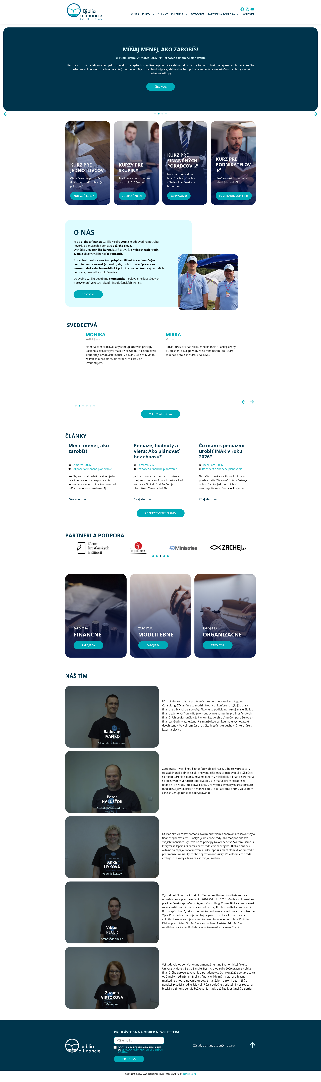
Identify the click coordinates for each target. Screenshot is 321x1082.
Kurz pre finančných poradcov (182, 160)
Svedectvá (197, 14)
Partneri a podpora (221, 14)
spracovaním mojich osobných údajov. (140, 1051)
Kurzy (146, 14)
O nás (135, 14)
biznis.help (188, 1073)
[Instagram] (247, 9)
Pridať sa (129, 1059)
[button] (5, 114)
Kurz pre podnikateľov (233, 162)
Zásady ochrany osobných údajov (214, 1045)
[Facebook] (242, 9)
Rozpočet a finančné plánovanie (184, 58)
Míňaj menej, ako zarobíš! (160, 49)
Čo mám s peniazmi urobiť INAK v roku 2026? (222, 451)
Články (163, 14)
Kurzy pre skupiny (132, 167)
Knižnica (177, 14)
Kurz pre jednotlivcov (87, 167)
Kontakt (248, 14)
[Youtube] (252, 9)
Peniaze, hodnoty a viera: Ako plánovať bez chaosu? (156, 451)
